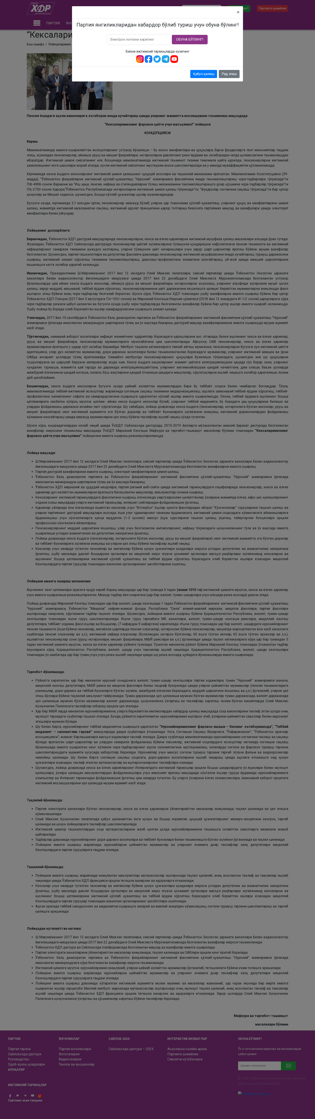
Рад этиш (229, 74)
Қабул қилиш (203, 74)
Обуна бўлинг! (189, 39)
